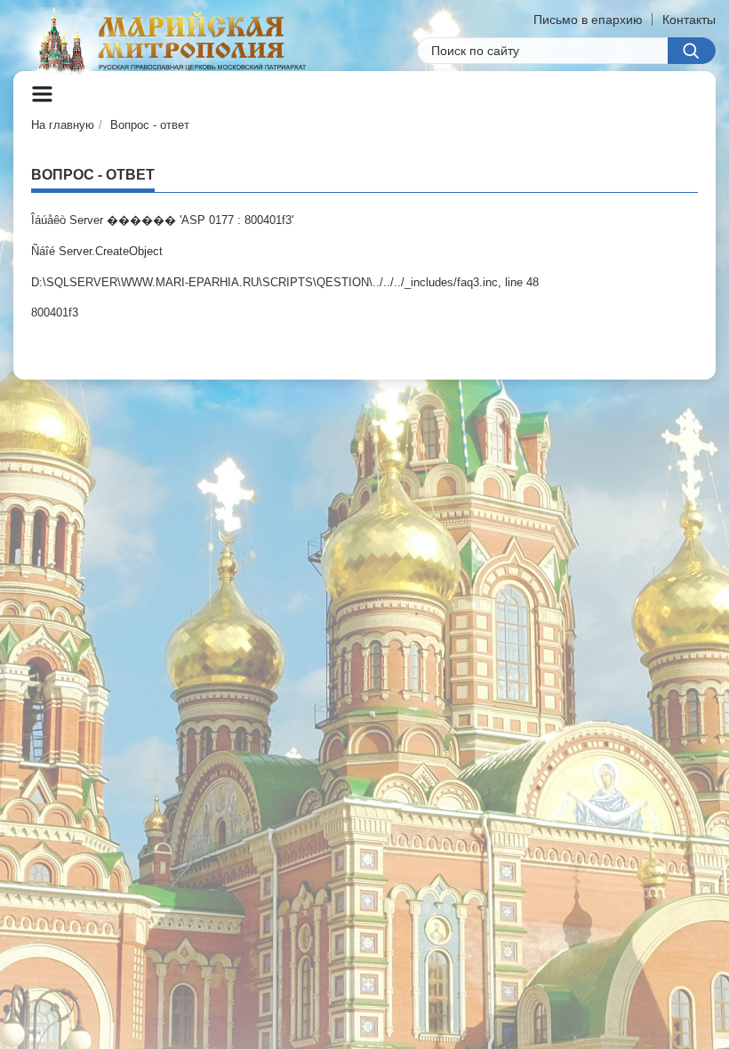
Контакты (689, 19)
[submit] (692, 50)
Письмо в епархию (588, 19)
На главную (62, 125)
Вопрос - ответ (149, 125)
